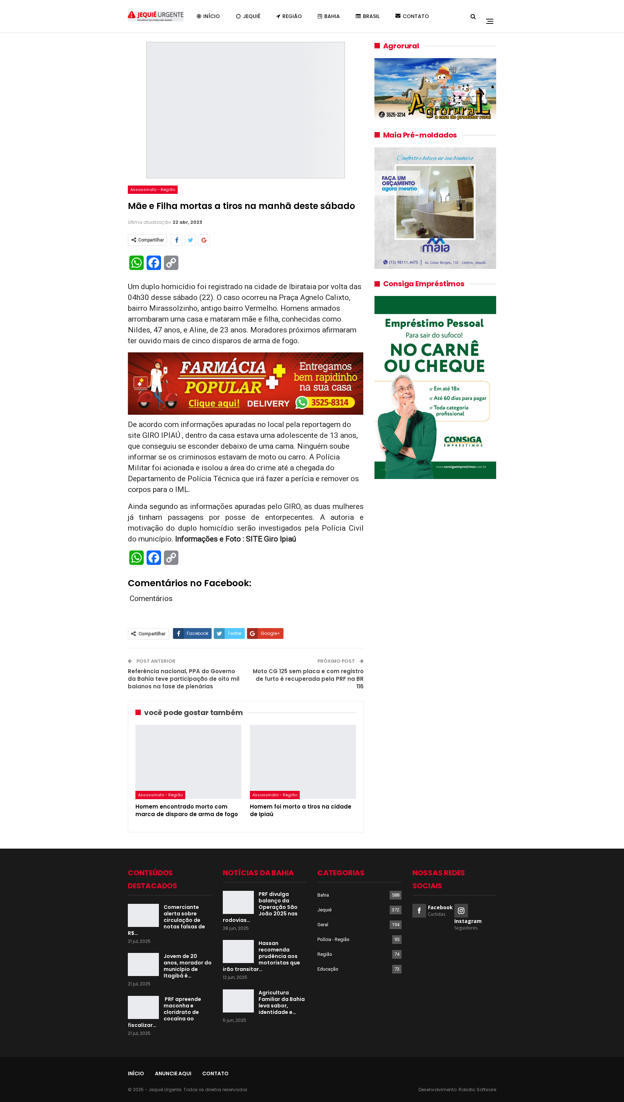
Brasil (371, 16)
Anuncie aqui (173, 1073)
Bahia (332, 16)
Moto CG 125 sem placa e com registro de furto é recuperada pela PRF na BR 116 (308, 678)
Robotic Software (477, 1089)
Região (292, 16)
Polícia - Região (333, 939)
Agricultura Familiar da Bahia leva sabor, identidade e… (282, 1002)
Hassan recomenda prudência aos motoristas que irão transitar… (261, 956)
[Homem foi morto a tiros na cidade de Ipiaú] (303, 762)
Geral (322, 924)
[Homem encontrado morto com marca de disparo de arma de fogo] (188, 762)
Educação (327, 969)
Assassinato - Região (152, 189)
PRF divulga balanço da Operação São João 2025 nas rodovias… (260, 907)
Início (211, 16)
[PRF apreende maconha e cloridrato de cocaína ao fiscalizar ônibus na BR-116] (143, 1007)
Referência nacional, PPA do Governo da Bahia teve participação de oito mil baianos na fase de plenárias (183, 678)
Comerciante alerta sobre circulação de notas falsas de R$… (166, 920)
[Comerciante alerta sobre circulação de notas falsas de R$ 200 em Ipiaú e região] (143, 915)
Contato (416, 16)
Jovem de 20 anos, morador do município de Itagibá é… (188, 966)
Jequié (251, 16)
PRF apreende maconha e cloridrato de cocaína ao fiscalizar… (164, 1012)
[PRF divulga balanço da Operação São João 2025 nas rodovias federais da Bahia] (238, 902)
